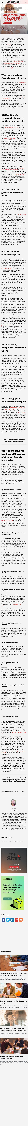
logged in (11, 841)
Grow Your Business (16, 7)
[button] (2, 2)
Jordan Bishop (14, 811)
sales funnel (5, 332)
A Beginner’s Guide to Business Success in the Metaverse (14, 440)
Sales (22, 791)
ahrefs (13, 225)
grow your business (7, 791)
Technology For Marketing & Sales (10, 10)
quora (16, 791)
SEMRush (20, 225)
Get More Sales (5, 7)
